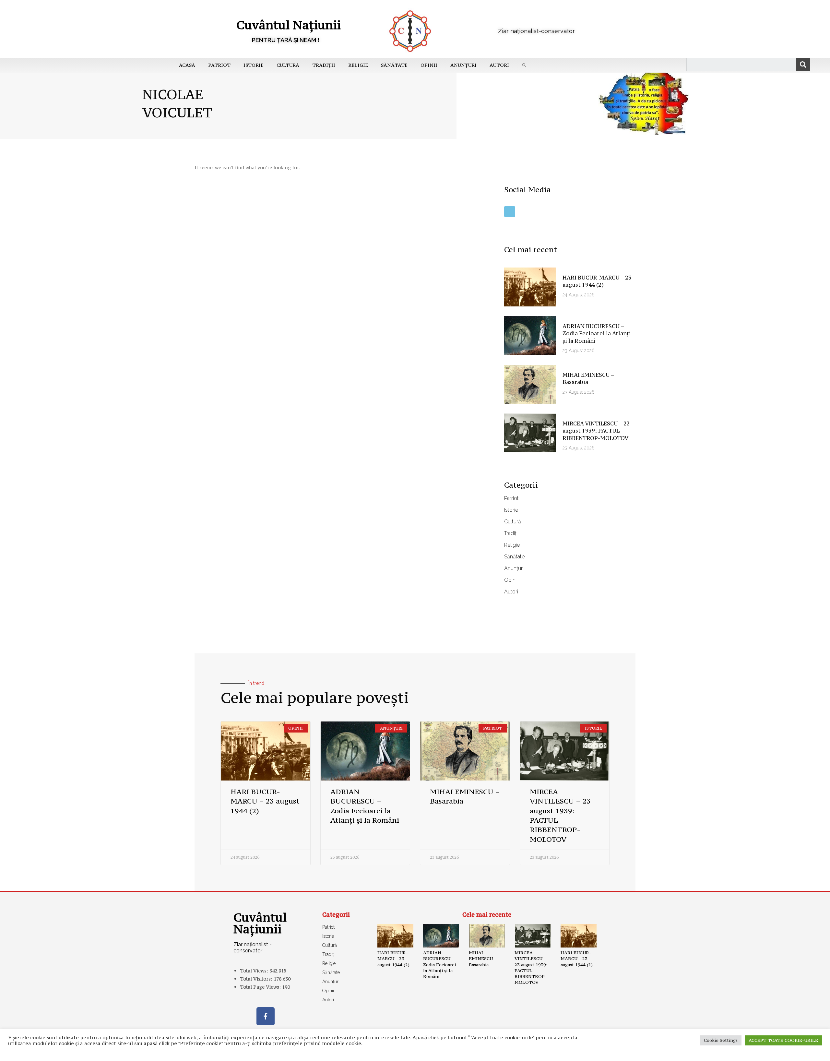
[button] (524, 65)
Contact (314, 1052)
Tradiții (323, 65)
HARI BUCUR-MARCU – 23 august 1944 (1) (577, 958)
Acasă (187, 65)
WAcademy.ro (511, 1052)
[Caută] (803, 64)
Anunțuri (463, 65)
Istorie (253, 65)
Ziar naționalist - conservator (252, 947)
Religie (358, 65)
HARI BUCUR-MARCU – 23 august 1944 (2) (597, 281)
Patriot (219, 65)
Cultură (288, 65)
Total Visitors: (257, 979)
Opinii (429, 65)
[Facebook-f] (265, 1016)
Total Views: (254, 971)
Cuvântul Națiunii (288, 24)
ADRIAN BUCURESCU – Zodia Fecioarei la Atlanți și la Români (597, 333)
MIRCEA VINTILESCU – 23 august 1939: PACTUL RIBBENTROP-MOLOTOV (596, 431)
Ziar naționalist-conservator (536, 31)
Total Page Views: (261, 987)
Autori (499, 65)
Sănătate (394, 65)
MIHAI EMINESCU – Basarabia (482, 958)
